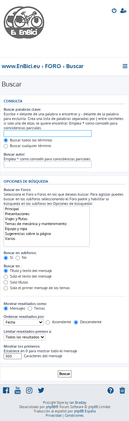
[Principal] (46, 209)
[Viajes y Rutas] (46, 218)
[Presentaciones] (46, 213)
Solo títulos (18, 282)
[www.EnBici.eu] (28, 29)
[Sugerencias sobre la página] (46, 233)
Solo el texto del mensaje (30, 276)
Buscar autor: (14, 154)
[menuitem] (114, 11)
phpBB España (85, 411)
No (23, 257)
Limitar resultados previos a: (28, 331)
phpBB (51, 407)
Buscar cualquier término (30, 145)
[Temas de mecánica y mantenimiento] (46, 223)
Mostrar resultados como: (25, 303)
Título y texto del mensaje (30, 270)
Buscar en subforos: (20, 252)
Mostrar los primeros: (22, 346)
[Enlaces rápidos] (125, 66)
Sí (11, 257)
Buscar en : (13, 266)
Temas (39, 308)
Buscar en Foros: (17, 189)
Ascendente (61, 322)
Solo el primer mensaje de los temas (39, 288)
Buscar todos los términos (30, 140)
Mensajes (17, 308)
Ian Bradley (77, 402)
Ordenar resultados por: (24, 316)
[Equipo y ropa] (46, 228)
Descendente (90, 322)
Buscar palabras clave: (22, 109)
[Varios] (46, 238)
